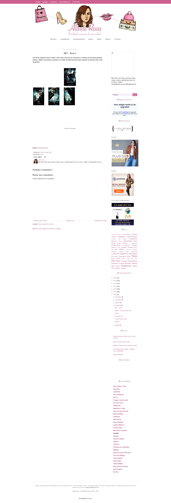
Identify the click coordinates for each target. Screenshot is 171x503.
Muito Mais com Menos (120, 430)
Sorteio (118, 266)
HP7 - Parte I (118, 308)
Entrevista (126, 245)
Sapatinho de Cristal (119, 408)
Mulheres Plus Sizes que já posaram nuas (125, 345)
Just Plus (115, 472)
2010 (115, 294)
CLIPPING (53, 2)
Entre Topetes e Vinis (119, 386)
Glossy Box (124, 251)
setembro (118, 305)
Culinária (114, 241)
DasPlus (115, 441)
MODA (90, 39)
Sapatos (134, 263)
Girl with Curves (118, 403)
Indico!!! (117, 321)
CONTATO (76, 2)
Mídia (128, 256)
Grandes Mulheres (118, 425)
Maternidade (114, 256)
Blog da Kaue (117, 461)
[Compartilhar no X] (37, 157)
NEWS (99, 39)
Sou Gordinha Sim (118, 394)
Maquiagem (133, 254)
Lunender (116, 433)
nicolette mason (117, 427)
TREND (107, 39)
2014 (115, 283)
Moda (134, 256)
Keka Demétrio (117, 469)
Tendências (126, 265)
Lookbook (115, 254)
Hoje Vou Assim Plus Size (120, 411)
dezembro (118, 297)
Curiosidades (128, 241)
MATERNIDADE (79, 39)
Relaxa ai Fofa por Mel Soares (122, 452)
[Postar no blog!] (36, 157)
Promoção (124, 261)
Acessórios (127, 234)
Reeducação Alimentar (118, 263)
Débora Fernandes (118, 439)
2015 (115, 280)
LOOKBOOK (64, 39)
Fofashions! (116, 416)
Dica (135, 241)
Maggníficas (123, 254)
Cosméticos (133, 239)
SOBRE (45, 2)
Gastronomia (128, 249)
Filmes (42, 154)
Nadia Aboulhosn (118, 414)
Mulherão (116, 450)
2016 (115, 278)
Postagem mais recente (40, 220)
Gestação (134, 249)
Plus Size (115, 260)
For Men (114, 249)
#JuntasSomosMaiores (116, 234)
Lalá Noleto (116, 392)
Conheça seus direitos (119, 239)
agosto (117, 325)
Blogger (89, 498)
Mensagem (122, 256)
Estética (113, 247)
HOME (38, 2)
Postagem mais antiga (100, 220)
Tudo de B (116, 444)
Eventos (124, 247)
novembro (118, 300)
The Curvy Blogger (119, 455)
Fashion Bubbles (118, 463)
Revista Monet (43, 148)
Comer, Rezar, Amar (121, 319)
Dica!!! (117, 313)
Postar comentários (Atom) (46, 224)
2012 (115, 289)
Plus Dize (134, 258)
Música (113, 258)
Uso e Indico (115, 268)
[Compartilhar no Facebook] (39, 157)
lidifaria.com (117, 405)
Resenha (128, 263)
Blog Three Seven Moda (120, 466)
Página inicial (70, 220)
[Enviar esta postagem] (44, 156)
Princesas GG (119, 316)
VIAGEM (117, 39)
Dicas (113, 243)
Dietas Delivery (122, 243)
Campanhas (121, 237)
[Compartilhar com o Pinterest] (41, 157)
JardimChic (134, 251)
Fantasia (130, 247)
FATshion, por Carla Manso (121, 447)
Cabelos (113, 236)
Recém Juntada (117, 458)
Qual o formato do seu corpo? (121, 341)
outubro (117, 302)
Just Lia (115, 397)
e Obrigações (133, 243)
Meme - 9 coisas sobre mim (123, 310)
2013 (115, 286)
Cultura (120, 241)
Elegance (116, 436)
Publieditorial (132, 261)
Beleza (134, 234)
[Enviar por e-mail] (34, 157)
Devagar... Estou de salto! (120, 400)
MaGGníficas (117, 419)
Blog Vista (116, 389)
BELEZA (53, 39)
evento (118, 247)
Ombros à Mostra (118, 354)
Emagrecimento (116, 245)
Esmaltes (134, 245)
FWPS (121, 249)
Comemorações (131, 237)
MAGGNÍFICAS (64, 2)
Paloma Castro (125, 258)
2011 (115, 292)
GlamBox (113, 251)
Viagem (123, 268)
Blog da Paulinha (118, 422)
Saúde (113, 266)
